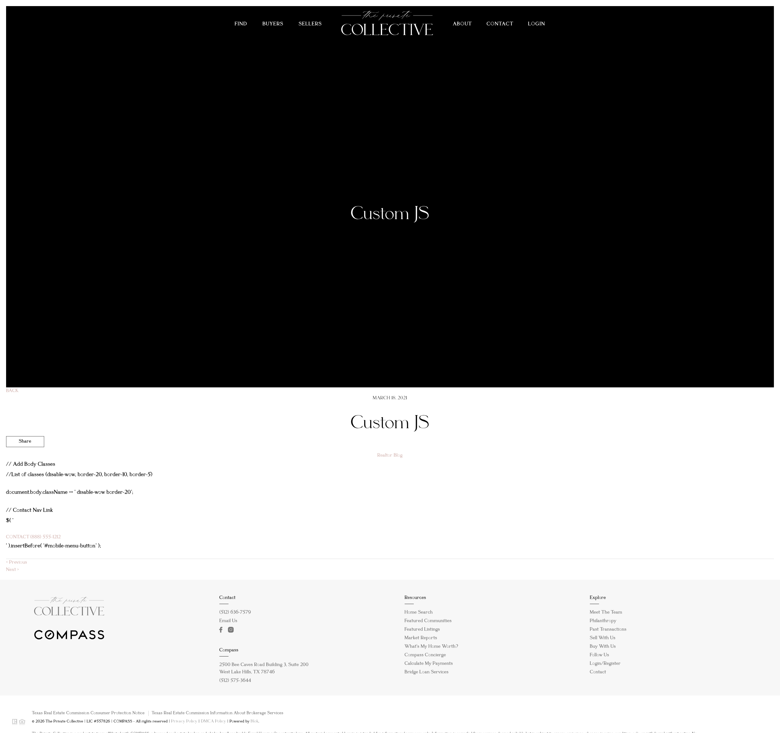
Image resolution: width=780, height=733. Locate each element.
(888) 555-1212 (45, 537)
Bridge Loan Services (426, 672)
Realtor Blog (390, 455)
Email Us (228, 621)
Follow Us (599, 655)
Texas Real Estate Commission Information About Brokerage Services (217, 713)
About (462, 24)
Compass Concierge (425, 655)
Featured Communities (428, 621)
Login (536, 24)
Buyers (273, 24)
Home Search (419, 612)
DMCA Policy (213, 721)
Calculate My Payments (429, 663)
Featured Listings (422, 629)
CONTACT (17, 537)
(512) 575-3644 (235, 680)
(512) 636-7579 (235, 612)
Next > (12, 570)
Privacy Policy (184, 721)
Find (241, 24)
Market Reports (421, 638)
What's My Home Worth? (431, 646)
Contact (500, 24)
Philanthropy (603, 621)
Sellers (310, 24)
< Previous (16, 562)
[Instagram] (232, 630)
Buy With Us (603, 646)
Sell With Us (602, 638)
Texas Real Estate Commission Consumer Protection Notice (88, 713)
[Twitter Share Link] (25, 458)
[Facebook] (222, 630)
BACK (12, 391)
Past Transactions (608, 629)
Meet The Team (606, 612)
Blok (255, 721)
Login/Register (605, 663)
